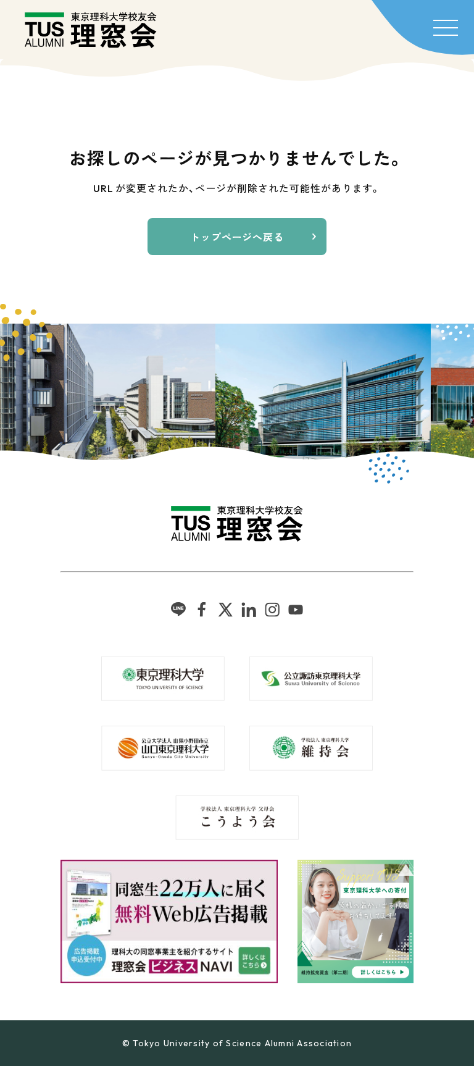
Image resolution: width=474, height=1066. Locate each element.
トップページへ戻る (237, 237)
